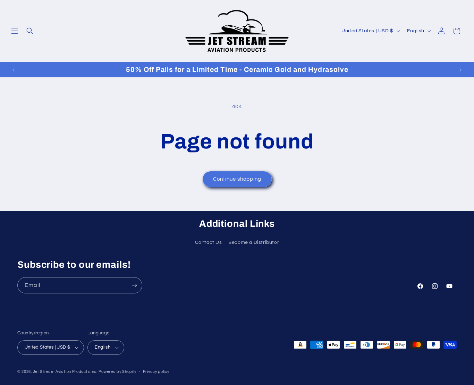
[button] (14, 30)
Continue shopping (237, 179)
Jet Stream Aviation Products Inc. (65, 372)
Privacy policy (156, 372)
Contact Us (208, 242)
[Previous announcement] (13, 69)
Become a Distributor (253, 242)
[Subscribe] (134, 285)
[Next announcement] (460, 69)
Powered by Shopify (117, 372)
